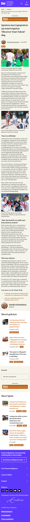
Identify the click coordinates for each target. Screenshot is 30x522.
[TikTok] (11, 490)
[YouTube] (15, 490)
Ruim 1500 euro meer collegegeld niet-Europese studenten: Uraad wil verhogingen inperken (18, 341)
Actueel (9, 9)
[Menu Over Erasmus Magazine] (27, 468)
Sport (3, 46)
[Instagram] (2, 490)
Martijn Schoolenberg (13, 42)
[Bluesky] (19, 490)
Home (2, 9)
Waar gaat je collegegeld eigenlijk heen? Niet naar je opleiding (17, 354)
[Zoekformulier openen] (21, 3)
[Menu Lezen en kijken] (27, 475)
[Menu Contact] (27, 481)
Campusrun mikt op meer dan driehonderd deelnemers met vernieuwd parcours (18, 419)
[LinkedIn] (6, 490)
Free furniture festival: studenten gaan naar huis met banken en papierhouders (18, 323)
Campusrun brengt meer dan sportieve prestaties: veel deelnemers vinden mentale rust (17, 405)
